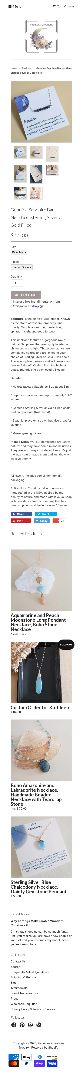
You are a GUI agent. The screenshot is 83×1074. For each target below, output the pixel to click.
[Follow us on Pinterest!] (23, 1026)
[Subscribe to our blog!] (39, 1026)
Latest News (20, 914)
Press (14, 998)
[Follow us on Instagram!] (31, 1026)
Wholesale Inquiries (24, 1004)
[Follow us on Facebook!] (14, 1026)
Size (13, 247)
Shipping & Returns (24, 977)
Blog (14, 982)
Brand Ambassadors (24, 993)
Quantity (16, 276)
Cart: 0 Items (65, 6)
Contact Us (18, 961)
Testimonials (19, 988)
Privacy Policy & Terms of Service (33, 1009)
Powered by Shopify (44, 1047)
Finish (15, 261)
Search (15, 966)
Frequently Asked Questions (30, 972)
